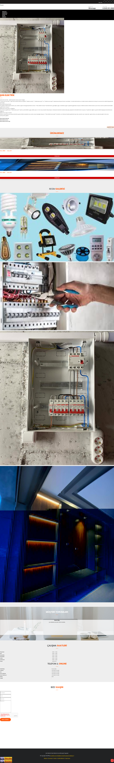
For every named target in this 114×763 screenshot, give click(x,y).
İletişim (45, 758)
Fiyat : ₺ (2, 150)
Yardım (54, 758)
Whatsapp (92, 8)
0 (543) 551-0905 (108, 8)
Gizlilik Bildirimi (60, 758)
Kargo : (9, 150)
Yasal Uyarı (67, 758)
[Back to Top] (112, 761)
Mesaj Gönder (5, 719)
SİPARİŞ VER (57, 156)
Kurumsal (50, 758)
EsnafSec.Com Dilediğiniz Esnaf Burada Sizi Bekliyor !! (62, 755)
